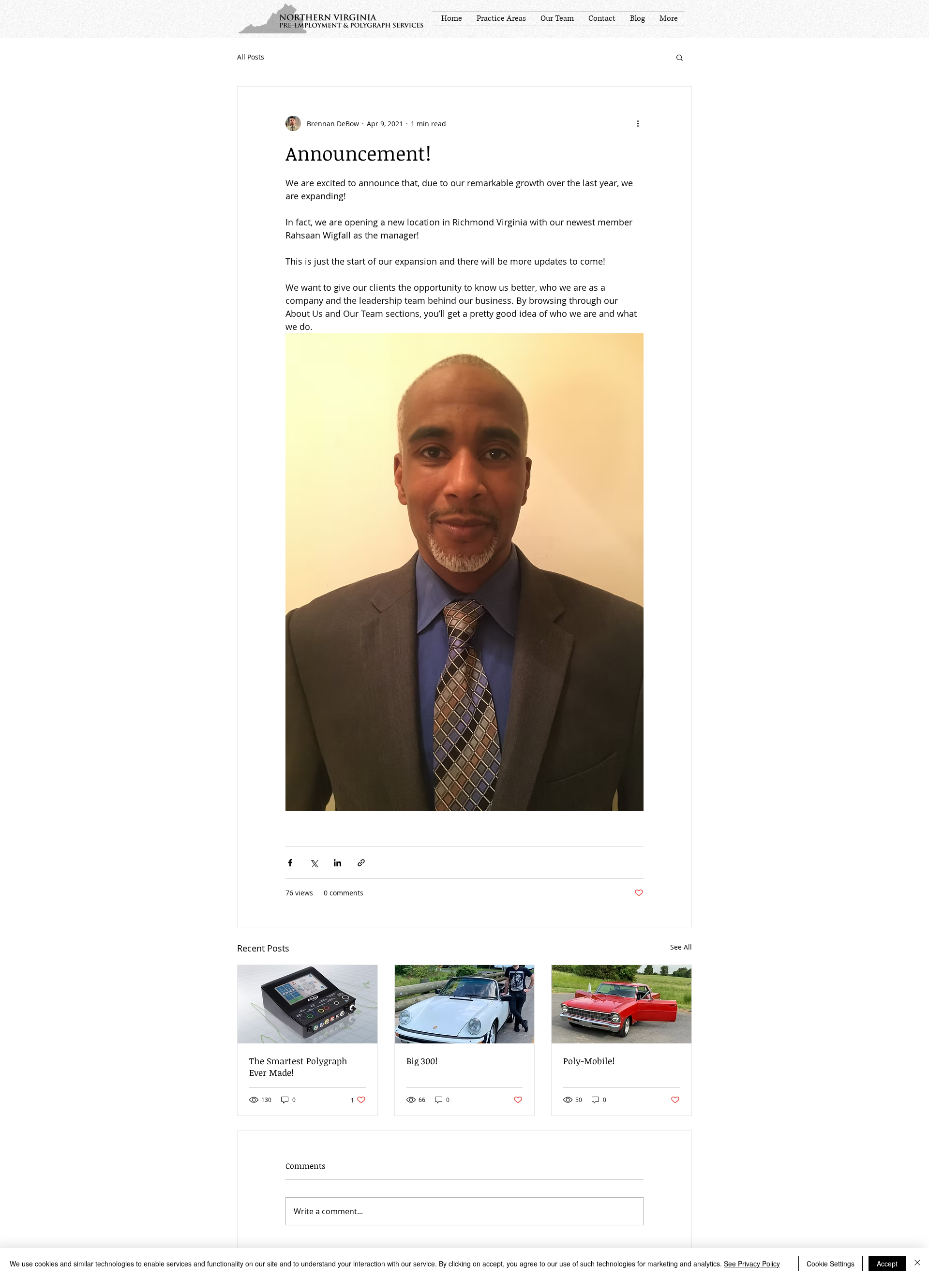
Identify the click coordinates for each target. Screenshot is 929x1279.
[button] (679, 57)
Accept (887, 1263)
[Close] (917, 1263)
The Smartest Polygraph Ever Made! (298, 1066)
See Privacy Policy (752, 1263)
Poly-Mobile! (588, 1061)
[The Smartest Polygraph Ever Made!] (307, 1004)
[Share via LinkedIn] (337, 862)
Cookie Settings (830, 1263)
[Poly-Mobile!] (621, 1004)
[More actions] (638, 123)
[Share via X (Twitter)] (313, 862)
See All (681, 947)
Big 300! (421, 1061)
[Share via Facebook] (290, 862)
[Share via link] (361, 862)
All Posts (250, 56)
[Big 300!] (465, 1004)
